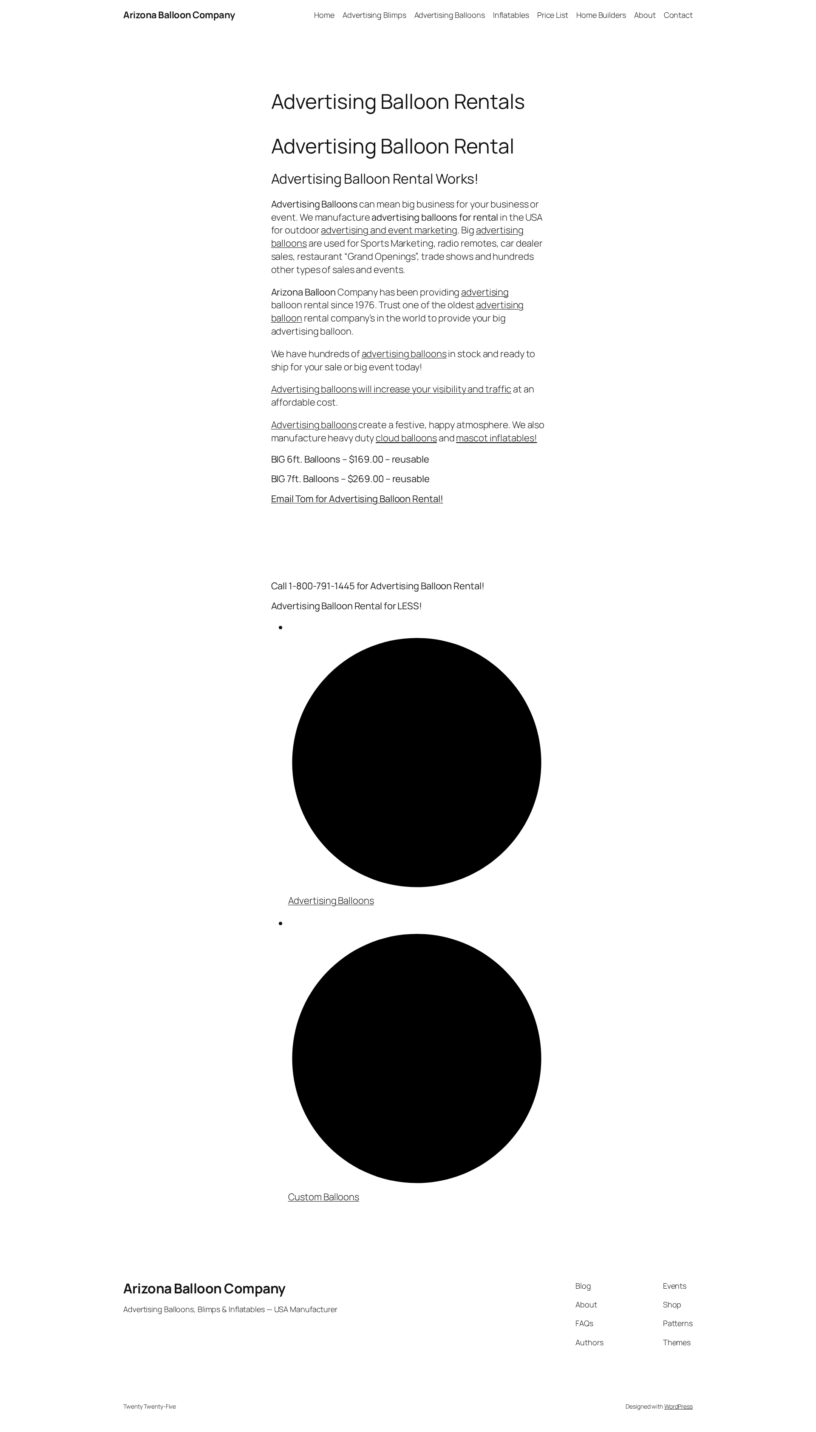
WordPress (678, 1406)
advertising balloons (404, 353)
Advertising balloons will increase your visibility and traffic (391, 389)
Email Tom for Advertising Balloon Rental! (357, 498)
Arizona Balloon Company (179, 15)
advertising (485, 292)
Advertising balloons (314, 424)
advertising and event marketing (389, 230)
